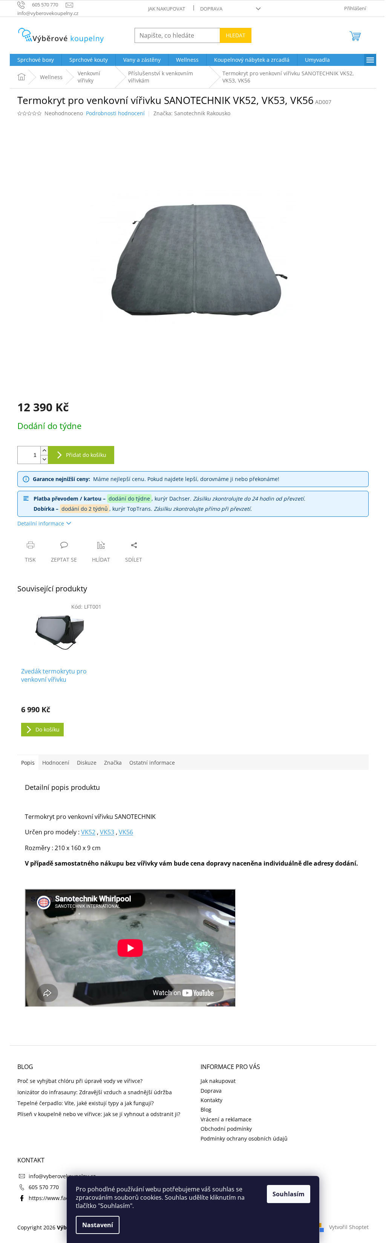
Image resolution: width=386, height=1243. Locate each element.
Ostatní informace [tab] (152, 762)
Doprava (211, 8)
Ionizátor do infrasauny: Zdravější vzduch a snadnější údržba (94, 1092)
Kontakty (211, 1100)
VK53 (107, 832)
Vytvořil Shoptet (349, 1227)
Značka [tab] (113, 762)
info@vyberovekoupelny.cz (62, 1176)
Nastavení (97, 1225)
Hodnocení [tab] (55, 762)
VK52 (88, 832)
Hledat (235, 35)
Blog (206, 1109)
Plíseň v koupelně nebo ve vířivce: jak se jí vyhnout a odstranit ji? (98, 1114)
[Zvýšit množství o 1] (44, 450)
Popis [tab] (28, 762)
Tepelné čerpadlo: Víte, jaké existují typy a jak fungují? (85, 1103)
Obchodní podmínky (226, 1128)
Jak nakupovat (166, 8)
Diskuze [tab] (86, 762)
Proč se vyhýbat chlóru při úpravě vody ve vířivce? (79, 1080)
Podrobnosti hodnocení (115, 113)
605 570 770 (44, 1187)
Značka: (191, 113)
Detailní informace (40, 523)
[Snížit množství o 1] (44, 459)
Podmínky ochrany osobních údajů (244, 1138)
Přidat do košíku (86, 454)
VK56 (126, 832)
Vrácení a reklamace (226, 1119)
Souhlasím (289, 1194)
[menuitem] (35, 60)
